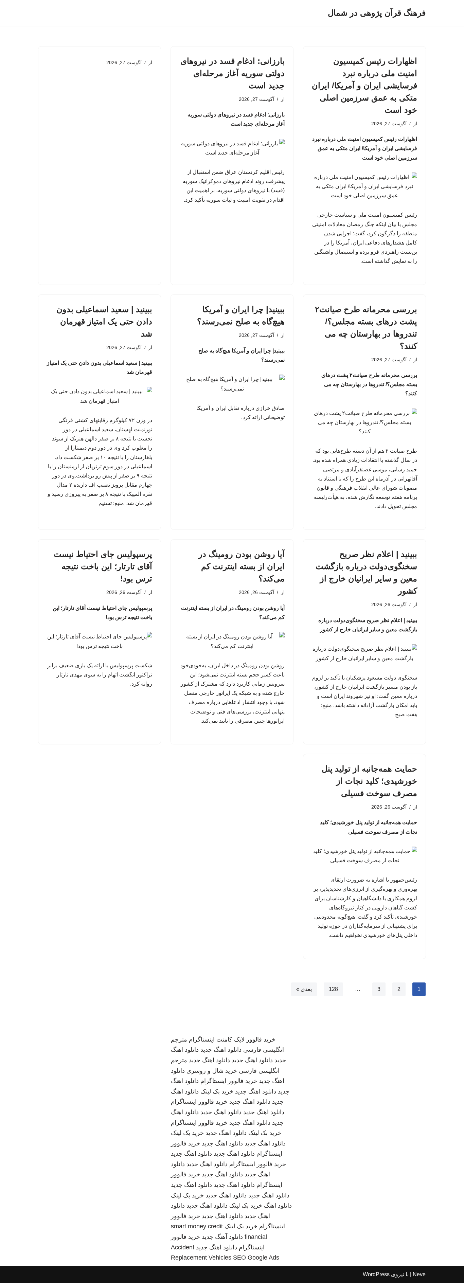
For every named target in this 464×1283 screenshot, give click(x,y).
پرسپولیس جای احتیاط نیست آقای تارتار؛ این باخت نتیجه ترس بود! (103, 566)
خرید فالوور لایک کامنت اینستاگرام (232, 1039)
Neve (419, 1274)
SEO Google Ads (256, 1257)
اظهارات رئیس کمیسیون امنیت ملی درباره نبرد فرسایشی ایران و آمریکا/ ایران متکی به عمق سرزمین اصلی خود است (364, 85)
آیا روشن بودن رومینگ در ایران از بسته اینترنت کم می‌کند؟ (241, 566)
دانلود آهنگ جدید (222, 1236)
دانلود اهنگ (278, 1205)
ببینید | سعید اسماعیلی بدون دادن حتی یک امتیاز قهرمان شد (104, 321)
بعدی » (304, 989)
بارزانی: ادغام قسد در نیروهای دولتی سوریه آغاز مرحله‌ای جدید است (232, 73)
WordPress (376, 1274)
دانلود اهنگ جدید (221, 1049)
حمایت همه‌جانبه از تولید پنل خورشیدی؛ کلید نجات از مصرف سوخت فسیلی (369, 781)
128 (333, 989)
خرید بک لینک (216, 1091)
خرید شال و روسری (211, 1070)
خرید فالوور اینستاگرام (228, 1081)
